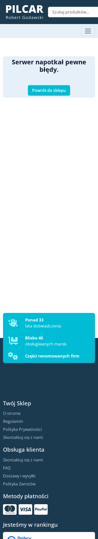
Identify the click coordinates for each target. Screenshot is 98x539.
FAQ (7, 468)
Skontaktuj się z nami (23, 437)
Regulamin (13, 421)
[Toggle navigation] (88, 31)
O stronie (12, 413)
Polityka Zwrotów (19, 484)
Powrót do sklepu (49, 90)
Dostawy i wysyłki (19, 476)
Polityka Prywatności (22, 429)
